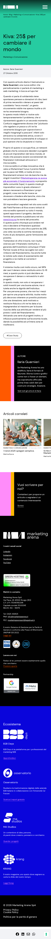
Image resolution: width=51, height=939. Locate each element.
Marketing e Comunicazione (24, 15)
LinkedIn (6, 551)
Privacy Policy (11, 909)
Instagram (7, 555)
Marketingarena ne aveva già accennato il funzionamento (25, 179)
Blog (10, 15)
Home (5, 15)
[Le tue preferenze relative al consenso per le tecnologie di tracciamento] (46, 934)
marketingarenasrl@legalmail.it (21, 620)
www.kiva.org (10, 219)
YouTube (7, 562)
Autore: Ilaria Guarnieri (13, 69)
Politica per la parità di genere (20, 916)
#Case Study (12, 335)
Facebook (7, 559)
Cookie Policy (10, 912)
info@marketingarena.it (18, 616)
